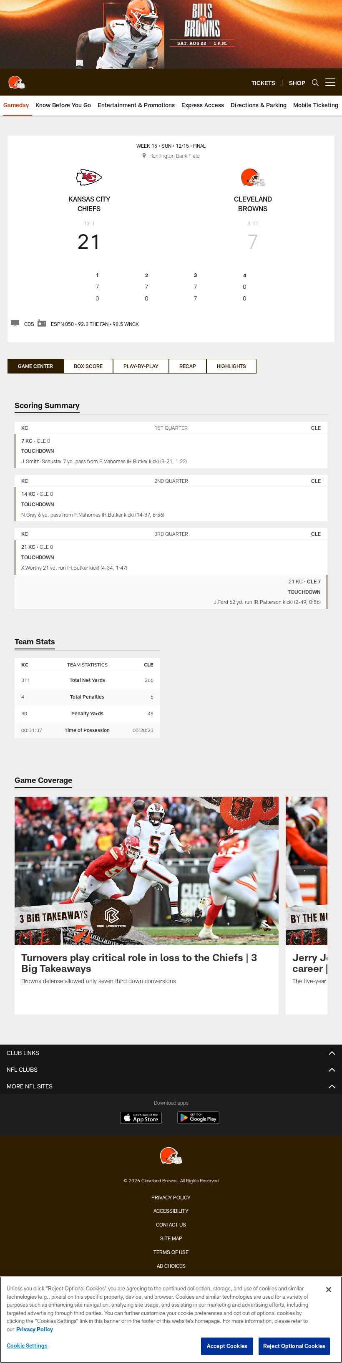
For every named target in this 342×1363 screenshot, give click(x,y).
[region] (171, 1319)
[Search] (315, 82)
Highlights (231, 366)
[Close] (328, 1289)
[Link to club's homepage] (17, 79)
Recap (187, 366)
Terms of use (171, 1252)
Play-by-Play (140, 366)
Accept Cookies (227, 1346)
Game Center (35, 366)
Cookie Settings (27, 1345)
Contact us (171, 1224)
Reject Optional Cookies (294, 1346)
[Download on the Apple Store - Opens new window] (141, 1119)
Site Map (171, 1238)
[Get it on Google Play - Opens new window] (198, 1122)
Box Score (88, 366)
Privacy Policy (171, 1197)
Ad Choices (171, 1266)
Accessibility (171, 1211)
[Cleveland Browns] (171, 1156)
